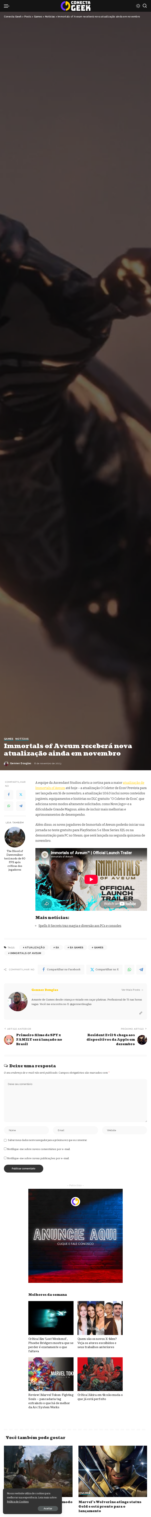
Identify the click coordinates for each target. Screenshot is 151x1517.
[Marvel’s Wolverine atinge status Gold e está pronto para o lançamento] (112, 1471)
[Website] (140, 1013)
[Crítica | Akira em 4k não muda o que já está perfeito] (100, 1374)
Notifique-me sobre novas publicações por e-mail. (38, 1158)
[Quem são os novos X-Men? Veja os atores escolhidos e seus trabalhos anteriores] (100, 1318)
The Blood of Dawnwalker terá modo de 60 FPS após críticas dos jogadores (14, 860)
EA (57, 947)
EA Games (76, 947)
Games (8, 739)
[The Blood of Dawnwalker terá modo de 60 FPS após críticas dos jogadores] (15, 837)
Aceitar (48, 1508)
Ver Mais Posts (131, 989)
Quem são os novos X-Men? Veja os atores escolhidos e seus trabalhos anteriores (97, 1343)
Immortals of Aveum (25, 953)
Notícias (22, 739)
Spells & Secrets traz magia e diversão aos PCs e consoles (80, 926)
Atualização (35, 947)
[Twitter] (21, 794)
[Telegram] (21, 806)
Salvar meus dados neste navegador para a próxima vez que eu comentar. (47, 1140)
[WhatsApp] (8, 806)
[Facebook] (8, 794)
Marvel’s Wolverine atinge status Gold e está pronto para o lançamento (109, 1506)
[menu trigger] (7, 6)
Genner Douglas (20, 763)
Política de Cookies (18, 1501)
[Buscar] (144, 6)
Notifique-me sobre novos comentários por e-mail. (38, 1149)
